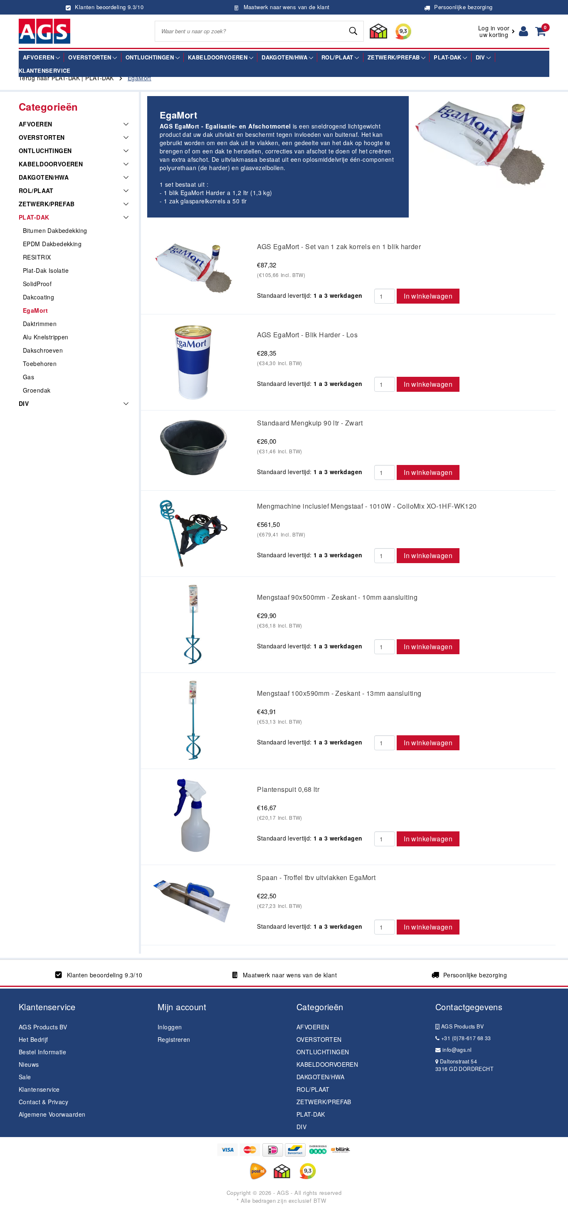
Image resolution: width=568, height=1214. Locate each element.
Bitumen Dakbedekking (55, 230)
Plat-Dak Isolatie (46, 270)
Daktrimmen (40, 323)
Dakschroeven (43, 350)
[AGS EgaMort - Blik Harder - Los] (192, 361)
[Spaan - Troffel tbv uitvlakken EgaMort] (193, 899)
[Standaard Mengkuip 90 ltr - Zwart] (193, 448)
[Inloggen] (523, 31)
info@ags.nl (456, 1049)
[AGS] (44, 31)
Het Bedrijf (33, 1039)
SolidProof (37, 283)
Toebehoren (40, 363)
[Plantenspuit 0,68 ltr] (192, 816)
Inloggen (170, 1027)
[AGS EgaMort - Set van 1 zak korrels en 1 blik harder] (193, 266)
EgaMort (35, 310)
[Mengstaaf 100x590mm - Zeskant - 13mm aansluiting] (193, 720)
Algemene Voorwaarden (52, 1114)
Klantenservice (39, 1089)
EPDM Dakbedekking (52, 244)
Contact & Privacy (43, 1102)
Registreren (174, 1039)
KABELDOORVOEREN (51, 164)
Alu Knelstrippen (46, 337)
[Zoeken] (353, 31)
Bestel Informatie (42, 1052)
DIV (24, 403)
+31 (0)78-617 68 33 (465, 1038)
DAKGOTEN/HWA (44, 177)
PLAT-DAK (34, 217)
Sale (25, 1077)
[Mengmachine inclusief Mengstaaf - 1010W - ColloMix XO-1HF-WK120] (193, 532)
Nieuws (29, 1064)
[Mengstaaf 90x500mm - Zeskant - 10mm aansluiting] (192, 624)
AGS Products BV (43, 1027)
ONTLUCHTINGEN (45, 150)
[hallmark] (389, 31)
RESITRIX (37, 257)
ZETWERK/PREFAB (47, 204)
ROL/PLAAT (36, 190)
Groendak (36, 390)
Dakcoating (38, 297)
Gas (28, 377)
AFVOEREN (35, 124)
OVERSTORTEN (42, 137)
